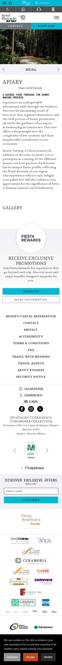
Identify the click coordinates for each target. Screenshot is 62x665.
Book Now (46, 26)
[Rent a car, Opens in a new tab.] (7, 9)
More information (31, 299)
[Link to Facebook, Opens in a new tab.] (22, 409)
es (10, 3)
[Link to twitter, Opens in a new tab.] (40, 409)
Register (31, 291)
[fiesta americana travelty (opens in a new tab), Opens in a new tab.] (31, 520)
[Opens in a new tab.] (34, 467)
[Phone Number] (38, 9)
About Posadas (31, 370)
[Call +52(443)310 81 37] (54, 9)
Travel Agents (31, 363)
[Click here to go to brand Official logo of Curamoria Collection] (31, 561)
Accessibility (31, 336)
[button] (14, 450)
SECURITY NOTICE (31, 377)
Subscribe (31, 499)
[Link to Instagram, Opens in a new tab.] (31, 409)
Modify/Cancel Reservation (31, 316)
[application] (31, 649)
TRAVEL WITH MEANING (31, 356)
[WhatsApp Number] (23, 9)
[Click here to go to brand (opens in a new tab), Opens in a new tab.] (20, 540)
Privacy (31, 330)
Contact (15, 26)
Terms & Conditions (31, 343)
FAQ (31, 350)
